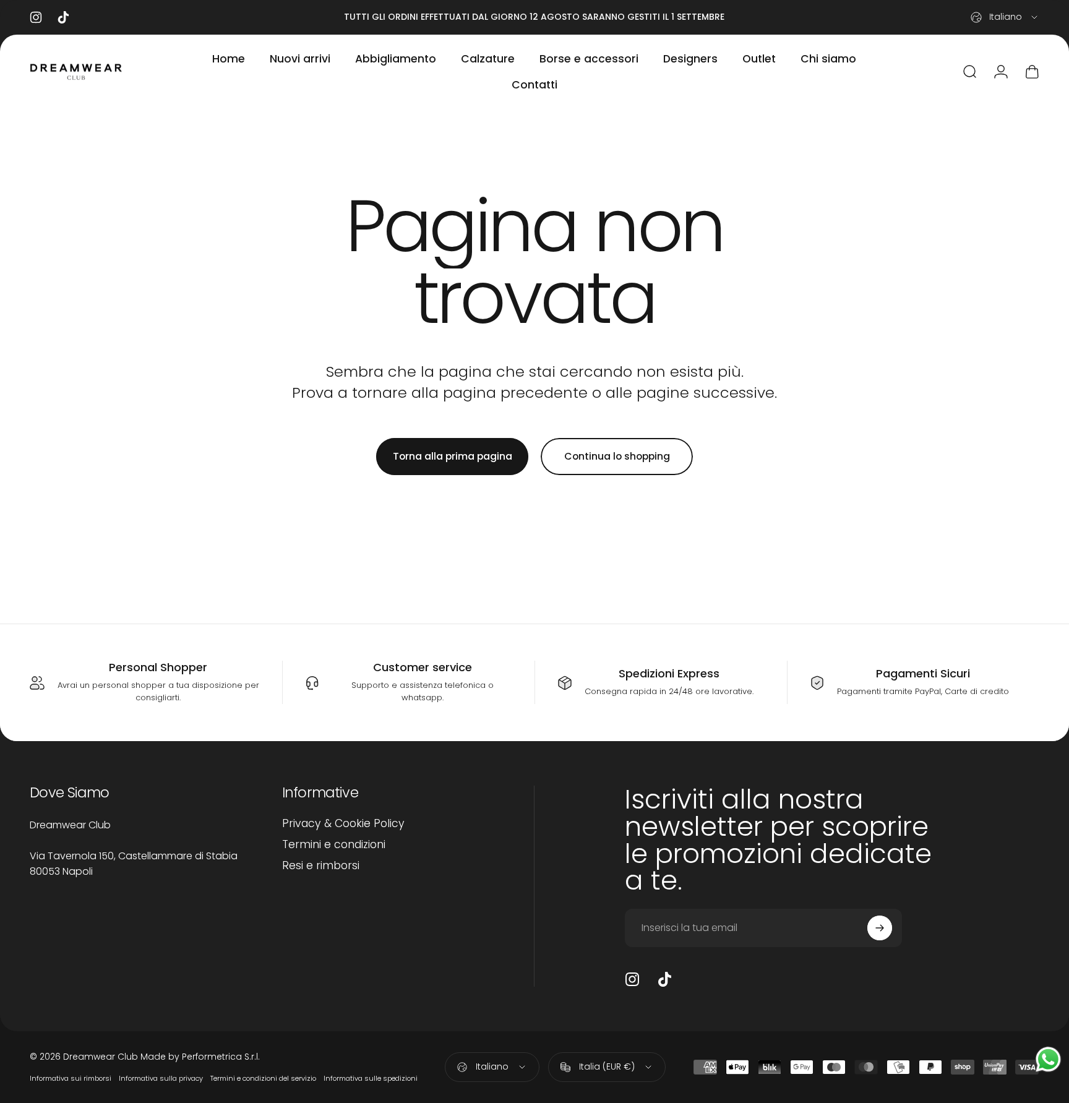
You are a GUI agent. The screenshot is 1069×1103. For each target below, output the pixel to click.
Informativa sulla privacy (161, 1078)
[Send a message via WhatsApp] (1048, 1059)
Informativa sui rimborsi (70, 1078)
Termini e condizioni (333, 845)
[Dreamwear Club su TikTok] (664, 979)
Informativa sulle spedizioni (371, 1078)
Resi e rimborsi (320, 866)
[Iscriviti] (879, 928)
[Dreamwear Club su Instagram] (632, 979)
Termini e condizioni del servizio (263, 1078)
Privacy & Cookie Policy (343, 824)
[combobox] (1005, 17)
